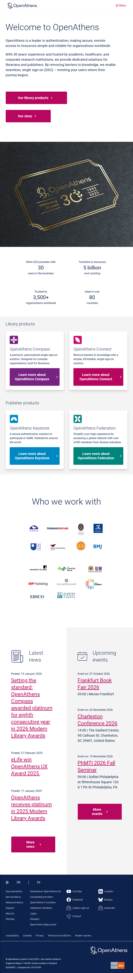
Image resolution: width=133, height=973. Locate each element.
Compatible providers (41, 897)
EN (18, 882)
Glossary (34, 919)
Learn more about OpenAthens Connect (95, 377)
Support (10, 908)
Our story (25, 116)
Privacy (40, 935)
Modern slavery (83, 935)
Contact (76, 916)
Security (10, 913)
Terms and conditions (59, 935)
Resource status (14, 902)
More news (30, 844)
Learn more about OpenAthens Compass (32, 377)
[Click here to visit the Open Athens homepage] (22, 5)
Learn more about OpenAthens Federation (96, 456)
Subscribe (109, 908)
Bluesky (108, 899)
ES (38, 882)
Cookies (27, 935)
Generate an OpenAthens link (45, 891)
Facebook (77, 899)
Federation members (41, 908)
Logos (33, 913)
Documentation (14, 891)
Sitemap (10, 919)
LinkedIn (108, 891)
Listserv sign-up (80, 908)
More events (97, 811)
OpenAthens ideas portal (43, 924)
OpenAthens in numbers (43, 902)
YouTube (77, 891)
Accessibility (12, 935)
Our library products (33, 98)
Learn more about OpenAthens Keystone (32, 456)
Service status (13, 897)
